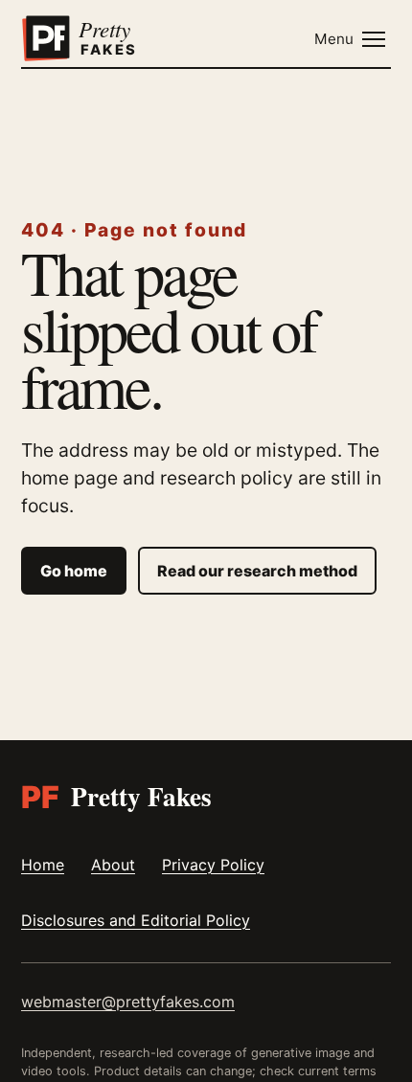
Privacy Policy (213, 864)
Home (42, 864)
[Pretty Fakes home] (100, 39)
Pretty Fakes (116, 796)
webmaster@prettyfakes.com (128, 1001)
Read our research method (257, 570)
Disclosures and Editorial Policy (135, 920)
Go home (73, 570)
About (113, 864)
